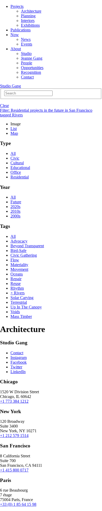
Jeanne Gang (31, 58)
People (26, 63)
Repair (15, 279)
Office (15, 172)
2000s (15, 216)
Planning (28, 16)
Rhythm (17, 288)
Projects (17, 6)
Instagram (18, 357)
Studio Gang (10, 86)
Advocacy (18, 241)
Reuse (15, 283)
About (15, 49)
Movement (19, 269)
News (26, 39)
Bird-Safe (18, 250)
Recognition (31, 72)
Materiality (19, 264)
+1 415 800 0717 (14, 470)
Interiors (28, 20)
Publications (20, 30)
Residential (19, 177)
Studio (26, 53)
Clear (4, 105)
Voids (15, 312)
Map (14, 133)
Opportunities (32, 67)
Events (26, 44)
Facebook (18, 362)
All (13, 153)
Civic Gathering (23, 255)
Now (14, 34)
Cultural (17, 163)
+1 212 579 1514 (14, 435)
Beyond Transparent (27, 246)
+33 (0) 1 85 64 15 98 (18, 504)
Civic (14, 158)
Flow (14, 260)
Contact (27, 77)
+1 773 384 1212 (14, 401)
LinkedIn (18, 371)
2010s (15, 211)
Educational (20, 167)
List (13, 128)
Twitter (16, 367)
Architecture (31, 11)
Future (15, 202)
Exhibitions (30, 25)
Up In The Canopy (26, 307)
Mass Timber (21, 316)
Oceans (16, 274)
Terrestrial (18, 302)
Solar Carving (21, 297)
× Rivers (17, 293)
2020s (15, 206)
